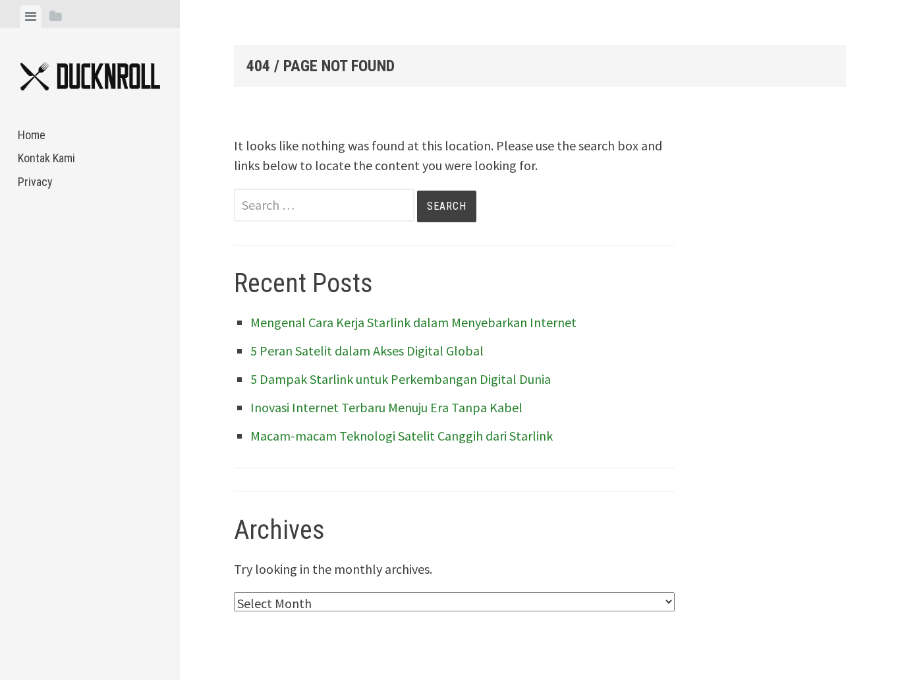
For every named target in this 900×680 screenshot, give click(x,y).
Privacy (35, 182)
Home (31, 135)
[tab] (31, 16)
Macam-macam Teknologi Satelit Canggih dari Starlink (401, 435)
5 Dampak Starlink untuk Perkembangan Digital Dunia (400, 379)
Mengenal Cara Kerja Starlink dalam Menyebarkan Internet (413, 322)
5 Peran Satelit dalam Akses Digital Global (367, 350)
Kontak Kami (46, 158)
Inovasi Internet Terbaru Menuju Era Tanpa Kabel (386, 407)
